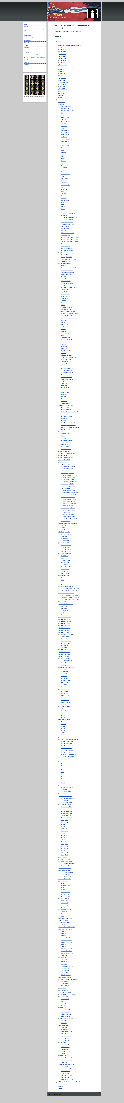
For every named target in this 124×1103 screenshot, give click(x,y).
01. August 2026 (63, 65)
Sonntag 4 (63, 715)
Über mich (60, 95)
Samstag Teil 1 (64, 826)
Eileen (62, 191)
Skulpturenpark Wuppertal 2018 (69, 287)
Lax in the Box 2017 (64, 824)
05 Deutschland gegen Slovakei (69, 475)
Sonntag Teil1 (64, 905)
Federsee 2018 (64, 289)
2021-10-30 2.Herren (64, 628)
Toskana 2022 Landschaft (67, 272)
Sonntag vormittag (65, 643)
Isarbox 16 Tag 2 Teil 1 (66, 944)
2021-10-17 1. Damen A (65, 649)
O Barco (63, 305)
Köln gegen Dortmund (66, 660)
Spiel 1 (62, 577)
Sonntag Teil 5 (64, 846)
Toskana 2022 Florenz (66, 274)
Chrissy (63, 209)
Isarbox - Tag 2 (64, 1062)
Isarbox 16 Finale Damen (67, 953)
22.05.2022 (64, 529)
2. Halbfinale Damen (66, 549)
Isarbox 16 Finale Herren (67, 955)
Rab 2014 (63, 353)
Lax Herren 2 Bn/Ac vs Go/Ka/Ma (67, 453)
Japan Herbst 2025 (62, 86)
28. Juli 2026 (62, 60)
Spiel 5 (62, 772)
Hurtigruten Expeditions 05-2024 (69, 268)
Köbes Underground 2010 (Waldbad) (70, 427)
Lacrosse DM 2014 (64, 1025)
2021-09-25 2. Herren (64, 654)
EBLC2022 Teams (65, 464)
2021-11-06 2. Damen (64, 619)
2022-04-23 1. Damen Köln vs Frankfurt (70, 591)
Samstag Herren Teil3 (66, 811)
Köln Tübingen (64, 556)
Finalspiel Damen (65, 1071)
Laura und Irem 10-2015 (67, 220)
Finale (60, 75)
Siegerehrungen (65, 540)
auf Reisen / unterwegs (65, 263)
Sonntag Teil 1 (64, 820)
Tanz (60, 252)
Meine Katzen (61, 80)
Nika (62, 113)
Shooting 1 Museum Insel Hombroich (70, 241)
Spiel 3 (62, 582)
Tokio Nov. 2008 (65, 388)
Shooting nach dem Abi (66, 248)
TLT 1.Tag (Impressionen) (67, 966)
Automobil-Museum (66, 337)
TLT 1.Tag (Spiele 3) (66, 972)
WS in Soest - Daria (66, 108)
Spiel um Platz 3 (65, 999)
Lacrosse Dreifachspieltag (65, 796)
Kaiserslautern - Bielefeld (67, 787)
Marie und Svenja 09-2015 (67, 224)
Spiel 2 (62, 580)
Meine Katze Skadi (64, 82)
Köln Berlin (63, 704)
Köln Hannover (64, 678)
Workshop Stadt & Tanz (66, 257)
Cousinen (63, 161)
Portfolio (60, 97)
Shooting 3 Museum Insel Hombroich (70, 237)
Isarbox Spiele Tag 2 (66, 1014)
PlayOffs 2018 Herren (64, 761)
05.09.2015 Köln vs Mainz (65, 992)
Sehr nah (63, 436)
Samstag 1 (63, 721)
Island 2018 (64, 292)
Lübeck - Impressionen (66, 342)
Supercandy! (64, 132)
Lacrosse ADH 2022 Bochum (66, 634)
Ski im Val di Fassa (65, 346)
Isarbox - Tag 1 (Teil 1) (66, 1058)
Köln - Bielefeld (64, 789)
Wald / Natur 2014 (65, 350)
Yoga (62, 143)
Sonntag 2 (63, 711)
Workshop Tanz (65, 254)
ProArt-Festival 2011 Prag (67, 261)
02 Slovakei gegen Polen (67, 468)
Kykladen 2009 (64, 383)
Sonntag (63, 916)
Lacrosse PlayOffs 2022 (65, 553)
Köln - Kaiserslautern (66, 791)
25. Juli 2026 (62, 56)
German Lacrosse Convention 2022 (68, 523)
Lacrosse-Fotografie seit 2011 (65, 457)
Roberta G (63, 204)
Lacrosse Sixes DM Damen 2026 (66, 67)
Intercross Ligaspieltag (64, 575)
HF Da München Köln (66, 748)
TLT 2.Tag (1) (64, 962)
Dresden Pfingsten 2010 (67, 379)
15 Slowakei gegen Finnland (68, 497)
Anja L (62, 165)
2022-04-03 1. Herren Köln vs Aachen (70, 597)
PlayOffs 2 (63, 1003)
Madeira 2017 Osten (66, 309)
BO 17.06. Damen (65, 896)
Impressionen (62, 78)
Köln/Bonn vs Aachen (66, 874)
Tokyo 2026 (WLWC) (63, 43)
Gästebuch (60, 1088)
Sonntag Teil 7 (64, 850)
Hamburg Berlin (65, 558)
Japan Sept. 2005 (65, 403)
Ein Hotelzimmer (65, 326)
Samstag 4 (63, 728)
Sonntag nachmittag (66, 647)
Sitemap (59, 1093)
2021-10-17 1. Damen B (65, 632)
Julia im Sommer (65, 226)
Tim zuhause (64, 182)
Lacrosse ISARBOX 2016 (65, 929)
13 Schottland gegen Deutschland (69, 492)
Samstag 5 (63, 730)
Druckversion (53, 1093)
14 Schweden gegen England (68, 494)
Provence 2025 (64, 265)
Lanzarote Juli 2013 (66, 361)
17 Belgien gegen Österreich (68, 501)
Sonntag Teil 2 (64, 822)
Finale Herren (64, 538)
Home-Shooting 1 (65, 235)
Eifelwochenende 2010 (66, 377)
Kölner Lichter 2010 (66, 449)
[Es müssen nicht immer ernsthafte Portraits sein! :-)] (34, 85)
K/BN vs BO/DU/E (65, 981)
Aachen (63, 924)
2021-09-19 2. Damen (64, 656)
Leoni (62, 150)
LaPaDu (63, 285)
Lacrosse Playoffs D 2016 (65, 909)
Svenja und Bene (65, 180)
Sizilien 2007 (64, 394)
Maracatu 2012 (64, 418)
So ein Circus (61, 93)
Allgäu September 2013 (67, 359)
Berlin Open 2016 (63, 881)
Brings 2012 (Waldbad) (66, 416)
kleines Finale (62, 73)
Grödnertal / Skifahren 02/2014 (68, 357)
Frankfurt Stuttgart (65, 560)
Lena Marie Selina (65, 246)
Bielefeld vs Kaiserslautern (67, 798)
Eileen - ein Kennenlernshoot (68, 213)
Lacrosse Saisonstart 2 (65, 870)
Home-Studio (64, 152)
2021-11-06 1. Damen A (65, 621)
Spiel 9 (62, 780)
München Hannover (66, 673)
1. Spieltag (63, 1053)
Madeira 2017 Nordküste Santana (69, 316)
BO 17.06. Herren (65, 894)
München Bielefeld (65, 562)
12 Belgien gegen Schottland (68, 490)
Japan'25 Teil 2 (63, 91)
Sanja (62, 202)
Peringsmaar (64, 147)
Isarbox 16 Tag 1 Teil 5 (66, 940)
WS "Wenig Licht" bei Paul (67, 110)
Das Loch (63, 331)
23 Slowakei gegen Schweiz (68, 514)
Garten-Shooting (65, 141)
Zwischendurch (62, 99)
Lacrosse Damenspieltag (65, 861)
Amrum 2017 (64, 320)
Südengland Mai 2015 (66, 340)
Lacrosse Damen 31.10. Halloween (68, 979)
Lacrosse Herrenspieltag (65, 785)
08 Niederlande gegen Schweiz (69, 481)
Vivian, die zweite (65, 174)
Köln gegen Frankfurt (66, 876)
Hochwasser (64, 302)
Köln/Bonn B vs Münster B (67, 863)
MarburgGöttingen (65, 922)
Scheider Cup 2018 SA (65, 719)
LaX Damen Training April (65, 918)
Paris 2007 (63, 396)
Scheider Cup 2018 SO (65, 706)
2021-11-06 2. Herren (64, 623)
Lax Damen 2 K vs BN (64, 455)
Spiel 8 (62, 778)
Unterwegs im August (66, 444)
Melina (62, 115)
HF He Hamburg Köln (66, 745)
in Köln (61, 431)
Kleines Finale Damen (66, 534)
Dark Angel (63, 119)
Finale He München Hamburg (68, 756)
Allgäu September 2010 (67, 372)
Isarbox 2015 (62, 1007)
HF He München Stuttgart (67, 741)
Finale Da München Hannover (68, 754)
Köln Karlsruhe (64, 691)
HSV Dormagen (65, 407)
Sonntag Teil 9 (64, 855)
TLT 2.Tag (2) (64, 964)
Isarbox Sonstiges (65, 1016)
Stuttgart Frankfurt (65, 680)
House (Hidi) (64, 230)
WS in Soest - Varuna (66, 106)
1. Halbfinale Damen (66, 545)
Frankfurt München (65, 571)
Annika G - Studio (65, 185)
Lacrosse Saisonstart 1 (65, 879)
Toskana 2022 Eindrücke (67, 270)
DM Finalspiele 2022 (64, 532)
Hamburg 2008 (64, 390)
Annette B (63, 193)
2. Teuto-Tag (64, 1023)
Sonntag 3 (63, 713)
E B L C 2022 (62, 462)
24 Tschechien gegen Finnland (68, 516)
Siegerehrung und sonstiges (68, 615)
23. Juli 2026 (62, 51)
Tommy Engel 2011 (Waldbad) (68, 425)
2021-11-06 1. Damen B (65, 617)
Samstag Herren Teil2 (66, 809)
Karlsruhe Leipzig (65, 700)
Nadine (63, 156)
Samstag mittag (65, 639)
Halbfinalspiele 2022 (64, 542)
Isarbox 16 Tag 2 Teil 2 (66, 946)
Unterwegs (63, 329)
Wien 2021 (63, 276)
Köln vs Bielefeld (65, 800)
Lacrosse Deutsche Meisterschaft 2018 (68, 739)
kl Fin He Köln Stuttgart (66, 752)
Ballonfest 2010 (65, 446)
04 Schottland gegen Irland (67, 473)
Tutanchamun (64, 442)
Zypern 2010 (64, 381)
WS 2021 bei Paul (65, 121)
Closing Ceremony (65, 521)
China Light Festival (66, 438)
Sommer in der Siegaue (67, 250)
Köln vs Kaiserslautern (66, 802)
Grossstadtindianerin (66, 228)
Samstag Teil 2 (64, 828)
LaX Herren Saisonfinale (65, 857)
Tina (62, 154)
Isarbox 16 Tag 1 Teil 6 (66, 942)
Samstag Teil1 (64, 900)
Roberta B (63, 206)
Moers (62, 335)
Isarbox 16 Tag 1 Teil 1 (66, 931)
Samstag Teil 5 (64, 835)
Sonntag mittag (64, 645)
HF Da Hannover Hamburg (67, 743)
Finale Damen (64, 536)
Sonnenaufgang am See (67, 139)
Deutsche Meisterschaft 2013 (66, 1064)
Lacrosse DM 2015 (64, 996)
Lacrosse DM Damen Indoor (66, 604)
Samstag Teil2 (64, 903)
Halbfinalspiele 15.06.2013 (67, 1079)
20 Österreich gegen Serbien (68, 508)
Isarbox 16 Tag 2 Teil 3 (66, 948)
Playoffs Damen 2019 (64, 689)
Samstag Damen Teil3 (66, 817)
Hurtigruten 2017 (65, 324)
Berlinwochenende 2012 (67, 368)
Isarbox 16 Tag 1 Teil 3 (66, 935)
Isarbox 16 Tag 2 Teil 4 (66, 951)
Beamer (63, 158)
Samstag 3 (63, 726)
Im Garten (63, 344)
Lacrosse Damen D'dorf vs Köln (67, 927)
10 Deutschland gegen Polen (68, 486)
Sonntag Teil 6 (64, 848)
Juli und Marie (64, 178)
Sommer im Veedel (65, 433)
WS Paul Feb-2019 (65, 134)
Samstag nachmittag (66, 641)
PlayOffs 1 (63, 1005)
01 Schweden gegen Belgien (68, 466)
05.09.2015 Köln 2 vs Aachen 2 (67, 994)
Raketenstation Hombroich (67, 233)
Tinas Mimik (64, 167)
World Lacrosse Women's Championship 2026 (69, 45)
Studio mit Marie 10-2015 (67, 222)
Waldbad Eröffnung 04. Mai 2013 (69, 414)
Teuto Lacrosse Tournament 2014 (67, 1018)
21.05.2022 (64, 527)
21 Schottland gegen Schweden (69, 510)
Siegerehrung (64, 1066)
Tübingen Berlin (65, 569)
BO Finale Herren (65, 883)
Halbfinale (63, 1001)
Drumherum (64, 759)
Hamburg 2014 (64, 348)
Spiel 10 (63, 783)
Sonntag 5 (63, 717)
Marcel (62, 128)
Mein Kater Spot (63, 84)
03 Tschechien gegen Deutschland (69, 470)
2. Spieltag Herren (65, 1049)
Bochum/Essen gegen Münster (68, 663)
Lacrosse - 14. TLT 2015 (65, 957)
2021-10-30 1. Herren (64, 625)
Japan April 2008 (65, 392)
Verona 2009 (64, 385)
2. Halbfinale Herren (66, 551)
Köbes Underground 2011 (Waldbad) (70, 422)
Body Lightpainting (65, 200)
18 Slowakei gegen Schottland (68, 503)
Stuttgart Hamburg (65, 671)
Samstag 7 (63, 735)
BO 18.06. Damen (65, 892)
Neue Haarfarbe (65, 130)
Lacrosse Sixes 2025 (64, 460)
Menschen (61, 104)
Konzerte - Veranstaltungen (66, 405)
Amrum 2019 (64, 278)
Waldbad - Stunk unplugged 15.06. (69, 412)
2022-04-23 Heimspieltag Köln (66, 586)
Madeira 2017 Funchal (66, 307)
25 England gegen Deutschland (69, 518)
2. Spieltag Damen (65, 1051)
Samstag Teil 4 (64, 833)
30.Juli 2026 (62, 62)
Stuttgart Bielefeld (65, 567)
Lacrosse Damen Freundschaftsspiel (68, 737)
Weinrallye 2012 (65, 420)
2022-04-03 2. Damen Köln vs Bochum (70, 595)
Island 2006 (64, 401)
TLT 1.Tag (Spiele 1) (66, 968)
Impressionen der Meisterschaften (69, 1068)
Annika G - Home (65, 189)
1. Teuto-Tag (64, 1020)
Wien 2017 (63, 322)
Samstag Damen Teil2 (66, 815)
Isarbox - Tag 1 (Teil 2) (66, 1060)
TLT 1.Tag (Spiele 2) (66, 970)
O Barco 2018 (64, 298)
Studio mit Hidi (64, 215)
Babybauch (64, 163)
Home (59, 41)
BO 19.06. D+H (64, 887)
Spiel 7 (62, 776)
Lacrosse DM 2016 (64, 898)
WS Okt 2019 (64, 126)
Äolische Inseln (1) (65, 296)
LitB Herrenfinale (65, 1044)
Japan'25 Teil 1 (63, 89)
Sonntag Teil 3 (64, 844)
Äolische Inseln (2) (65, 294)
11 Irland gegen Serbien (67, 488)
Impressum (61, 1086)
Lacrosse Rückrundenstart (65, 793)
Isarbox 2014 (62, 1055)
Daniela (63, 171)
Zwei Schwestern (65, 196)
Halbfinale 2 (62, 71)
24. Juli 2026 (62, 54)
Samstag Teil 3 (64, 831)
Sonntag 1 (63, 708)
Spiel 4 (62, 584)
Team (60, 47)
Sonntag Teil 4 (64, 841)
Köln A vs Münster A (66, 865)
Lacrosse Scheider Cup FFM (66, 804)
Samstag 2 (63, 724)
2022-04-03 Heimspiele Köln (66, 593)
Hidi (62, 187)
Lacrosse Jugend (63, 990)
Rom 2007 (63, 398)
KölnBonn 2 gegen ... (64, 920)
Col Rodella (64, 300)
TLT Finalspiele (64, 959)
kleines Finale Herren (66, 1034)
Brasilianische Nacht (66, 409)
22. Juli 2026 (62, 49)
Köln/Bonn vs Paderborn (67, 872)
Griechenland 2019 (65, 281)
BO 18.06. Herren (65, 889)
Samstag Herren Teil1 (66, 807)
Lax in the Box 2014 (64, 1042)
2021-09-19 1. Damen (64, 652)
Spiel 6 (62, 774)
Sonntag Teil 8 (64, 852)
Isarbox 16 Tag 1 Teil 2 (66, 933)
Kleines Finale (64, 610)
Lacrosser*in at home (63, 451)
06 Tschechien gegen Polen (68, 477)
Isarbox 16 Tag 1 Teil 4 (66, 938)
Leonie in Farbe (65, 145)
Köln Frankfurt (64, 669)
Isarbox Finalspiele (65, 1010)
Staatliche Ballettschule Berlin (68, 259)
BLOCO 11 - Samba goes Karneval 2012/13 (69, 1082)
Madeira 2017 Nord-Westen (68, 311)
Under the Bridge (65, 117)
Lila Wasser (64, 137)
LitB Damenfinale (65, 1047)
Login (99, 1092)
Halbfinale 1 (62, 69)
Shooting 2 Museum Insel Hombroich (70, 239)
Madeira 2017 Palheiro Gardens (69, 318)
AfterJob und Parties (66, 429)
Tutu (62, 244)
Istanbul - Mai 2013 (65, 364)
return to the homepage (75, 31)
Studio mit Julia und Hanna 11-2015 (70, 217)
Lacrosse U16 (62, 988)
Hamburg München (65, 682)
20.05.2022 (64, 525)
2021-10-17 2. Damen (64, 630)
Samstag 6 (63, 732)
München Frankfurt (65, 693)
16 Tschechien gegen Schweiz (68, 499)
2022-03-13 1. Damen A (65, 601)
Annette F (63, 198)
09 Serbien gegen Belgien (67, 484)
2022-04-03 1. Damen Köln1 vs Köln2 (70, 599)
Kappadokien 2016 (65, 333)
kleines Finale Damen (66, 1031)
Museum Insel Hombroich (67, 366)
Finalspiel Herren (65, 1073)
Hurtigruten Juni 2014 (66, 355)
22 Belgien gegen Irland (67, 512)
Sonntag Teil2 (64, 907)
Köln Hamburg (64, 564)
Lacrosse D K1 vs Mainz (65, 868)
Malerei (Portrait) (65, 123)
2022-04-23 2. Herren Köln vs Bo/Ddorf (70, 588)
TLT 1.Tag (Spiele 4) (66, 975)
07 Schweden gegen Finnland (68, 479)
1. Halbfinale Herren (66, 547)
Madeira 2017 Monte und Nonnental (70, 313)
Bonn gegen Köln (65, 665)
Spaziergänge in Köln (66, 440)
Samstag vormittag (65, 636)
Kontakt (60, 1084)
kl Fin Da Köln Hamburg (67, 750)
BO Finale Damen (65, 885)
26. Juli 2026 (62, 58)
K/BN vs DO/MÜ (65, 986)
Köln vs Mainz (64, 983)
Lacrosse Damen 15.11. (65, 977)
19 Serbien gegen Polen (67, 505)
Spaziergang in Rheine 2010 (68, 374)
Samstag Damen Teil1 (66, 813)
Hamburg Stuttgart (65, 573)
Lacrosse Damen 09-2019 (65, 658)
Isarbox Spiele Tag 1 (66, 1012)
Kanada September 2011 (67, 370)
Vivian (62, 176)
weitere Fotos (61, 102)
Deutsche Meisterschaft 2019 (66, 667)
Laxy (62, 211)
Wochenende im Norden (67, 283)
